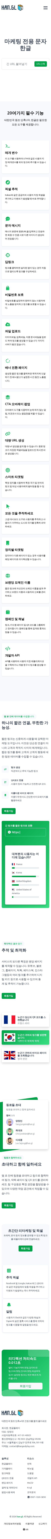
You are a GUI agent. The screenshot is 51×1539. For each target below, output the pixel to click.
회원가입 (8, 811)
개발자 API (32, 1478)
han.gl (20, 1516)
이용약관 (30, 1523)
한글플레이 (7, 1464)
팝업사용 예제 (8, 1492)
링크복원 (6, 1473)
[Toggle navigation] (45, 8)
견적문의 (31, 1492)
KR (26, 1529)
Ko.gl (29, 1487)
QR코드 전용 (8, 1478)
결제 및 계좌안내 (9, 1487)
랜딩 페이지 (7, 1483)
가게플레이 (7, 1468)
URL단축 (40, 64)
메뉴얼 (30, 1468)
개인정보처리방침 (12, 1523)
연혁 (29, 1464)
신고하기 (43, 1523)
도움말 (30, 1473)
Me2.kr (30, 1483)
